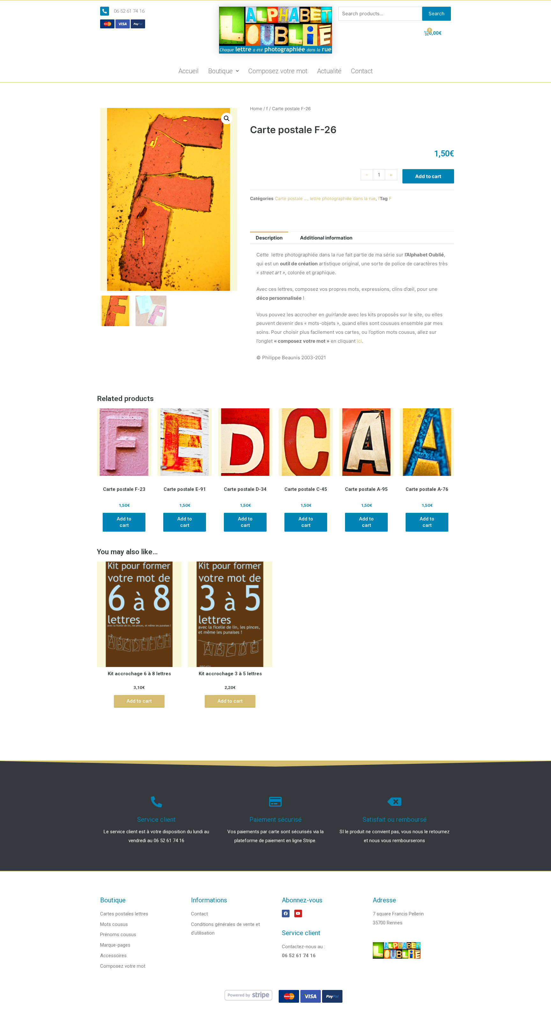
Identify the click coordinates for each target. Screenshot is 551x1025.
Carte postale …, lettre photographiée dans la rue (325, 198)
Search (436, 14)
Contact (362, 71)
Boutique (220, 71)
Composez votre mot (277, 71)
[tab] (269, 238)
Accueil (188, 71)
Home (256, 108)
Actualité (329, 71)
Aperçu (124, 477)
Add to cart (428, 176)
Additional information (326, 238)
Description (269, 238)
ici (359, 341)
